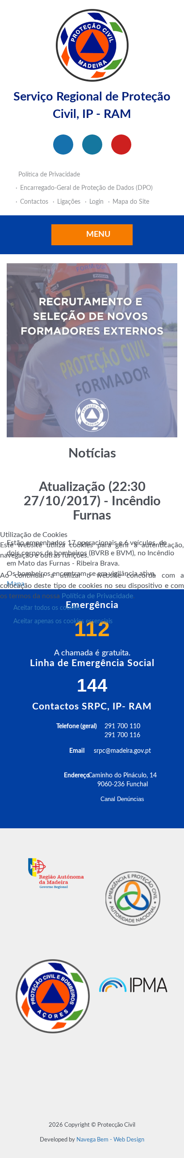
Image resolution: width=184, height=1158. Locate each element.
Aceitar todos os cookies (46, 608)
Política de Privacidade (97, 596)
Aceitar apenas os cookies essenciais (63, 621)
